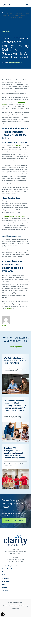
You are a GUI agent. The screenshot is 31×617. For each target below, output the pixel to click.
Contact (4, 575)
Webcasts (5, 590)
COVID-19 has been (16, 145)
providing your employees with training (15, 216)
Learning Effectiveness (15, 62)
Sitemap (5, 606)
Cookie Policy (15, 608)
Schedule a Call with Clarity (13, 520)
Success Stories (6, 581)
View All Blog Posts (15, 346)
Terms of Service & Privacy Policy (18, 606)
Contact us (8, 308)
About (3, 572)
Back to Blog (6, 31)
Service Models (6, 569)
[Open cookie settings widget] (3, 614)
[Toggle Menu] (27, 4)
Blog (3, 584)
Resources (5, 578)
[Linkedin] (13, 613)
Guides (4, 587)
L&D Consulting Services (9, 566)
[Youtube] (17, 613)
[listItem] (15, 374)
